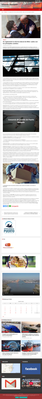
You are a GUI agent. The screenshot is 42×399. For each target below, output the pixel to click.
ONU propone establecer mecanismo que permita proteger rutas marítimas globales (30, 335)
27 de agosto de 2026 (5, 336)
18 (10, 310)
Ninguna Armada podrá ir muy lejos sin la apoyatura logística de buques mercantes (11, 213)
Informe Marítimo (10, 4)
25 (10, 312)
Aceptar (17, 397)
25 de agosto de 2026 (5, 355)
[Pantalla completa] (39, 387)
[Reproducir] (23, 387)
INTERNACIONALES (6, 320)
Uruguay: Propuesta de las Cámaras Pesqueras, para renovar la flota (30, 353)
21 (26, 310)
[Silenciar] (37, 387)
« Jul (3, 316)
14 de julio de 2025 (6, 45)
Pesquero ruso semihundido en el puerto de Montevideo (9, 335)
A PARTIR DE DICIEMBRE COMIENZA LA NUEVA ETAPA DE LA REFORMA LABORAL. (31, 213)
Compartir (14, 206)
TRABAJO (4, 39)
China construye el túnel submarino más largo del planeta (10, 353)
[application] (31, 383)
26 (15, 312)
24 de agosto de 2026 (25, 355)
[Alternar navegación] (3, 9)
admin (10, 45)
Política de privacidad (23, 397)
